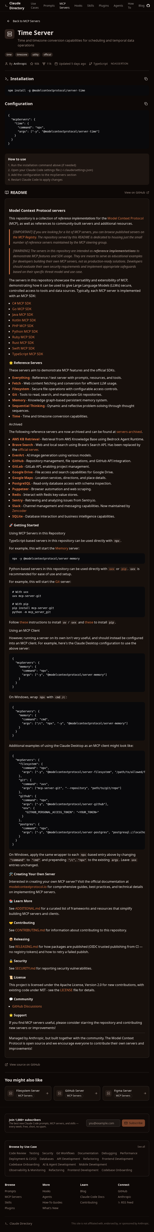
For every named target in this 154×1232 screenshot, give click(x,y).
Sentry (17, 500)
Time (16, 416)
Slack (16, 506)
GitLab (17, 466)
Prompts (49, 5)
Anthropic (20, 64)
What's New (50, 1208)
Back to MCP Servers (26, 21)
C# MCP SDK (21, 303)
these (24, 622)
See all (141, 1146)
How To (131, 5)
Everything (21, 377)
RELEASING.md (26, 946)
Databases (47, 1159)
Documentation (88, 1153)
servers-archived (129, 431)
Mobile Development (93, 1164)
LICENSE (66, 990)
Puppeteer (20, 489)
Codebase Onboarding (24, 1164)
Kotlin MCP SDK (24, 320)
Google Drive (22, 472)
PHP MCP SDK (22, 326)
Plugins (104, 5)
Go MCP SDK (21, 309)
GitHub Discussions (27, 1006)
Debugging (109, 1153)
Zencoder (19, 510)
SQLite (17, 516)
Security (47, 1153)
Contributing (88, 1202)
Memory (18, 400)
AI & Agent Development (59, 1164)
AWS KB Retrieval (26, 439)
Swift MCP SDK (23, 348)
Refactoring (91, 1159)
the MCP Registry (24, 237)
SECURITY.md (25, 968)
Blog (142, 5)
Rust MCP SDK (23, 342)
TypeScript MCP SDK (27, 354)
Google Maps (22, 478)
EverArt (18, 455)
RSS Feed (127, 1202)
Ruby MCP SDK (23, 337)
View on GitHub (135, 192)
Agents (118, 5)
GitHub (18, 461)
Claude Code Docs (92, 1197)
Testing (34, 1153)
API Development (68, 1159)
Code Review (17, 1153)
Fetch (16, 383)
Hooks (78, 5)
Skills (90, 5)
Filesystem (20, 389)
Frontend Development (117, 1159)
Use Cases (35, 5)
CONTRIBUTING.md (30, 930)
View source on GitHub (25, 1064)
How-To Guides (52, 1202)
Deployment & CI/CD (22, 1159)
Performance (128, 1153)
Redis (16, 494)
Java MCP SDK (22, 314)
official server (28, 449)
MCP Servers (65, 5)
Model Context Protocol (125, 218)
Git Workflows (65, 1153)
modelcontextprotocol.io (28, 887)
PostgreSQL (21, 483)
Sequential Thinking (28, 406)
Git (14, 394)
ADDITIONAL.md (27, 908)
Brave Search (22, 445)
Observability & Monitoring (27, 1170)
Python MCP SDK (25, 331)
